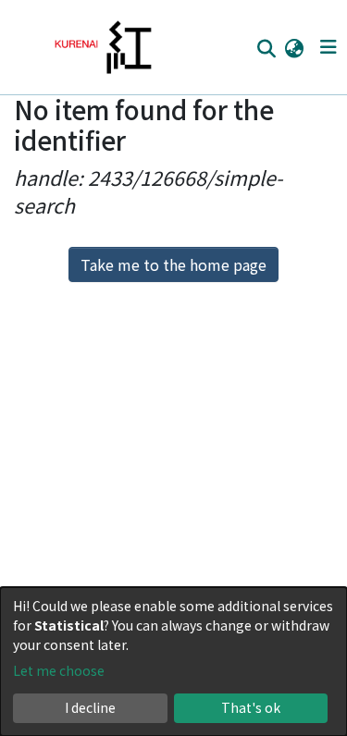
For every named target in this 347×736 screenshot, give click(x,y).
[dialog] (173, 661)
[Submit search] (266, 48)
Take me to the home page (173, 264)
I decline (90, 707)
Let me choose (59, 670)
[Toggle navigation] (328, 47)
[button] (294, 47)
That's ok (250, 707)
